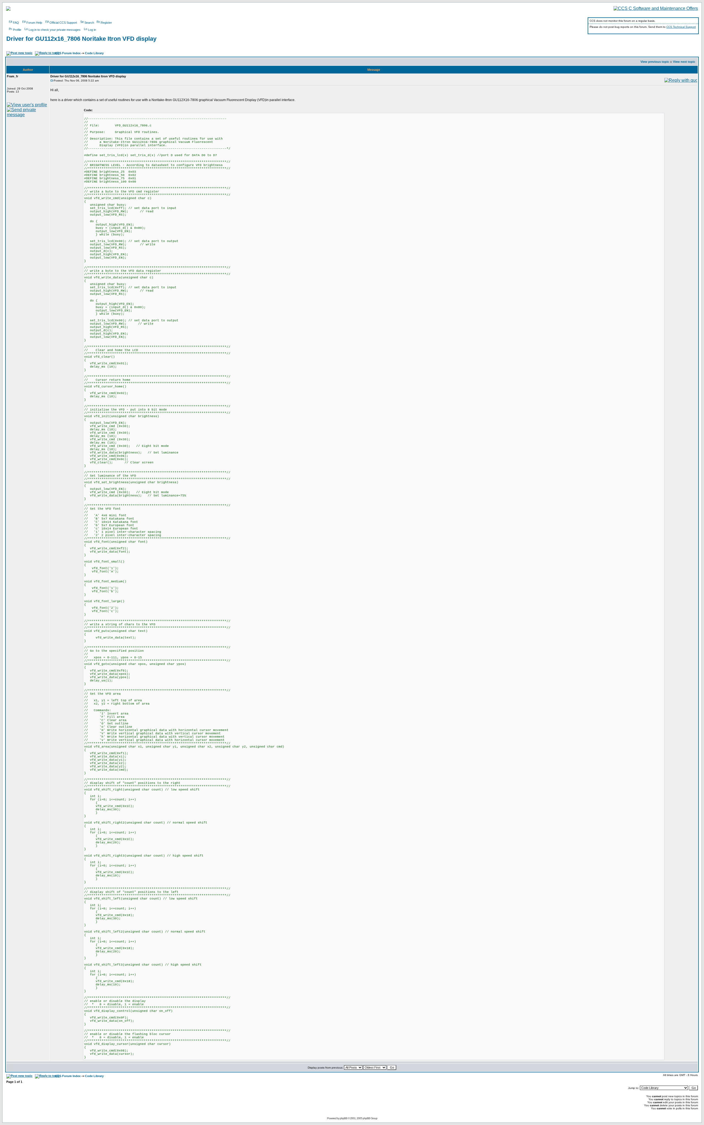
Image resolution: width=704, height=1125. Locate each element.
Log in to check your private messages (55, 29)
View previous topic (654, 61)
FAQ (16, 22)
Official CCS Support (63, 22)
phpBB (343, 1118)
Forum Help (34, 22)
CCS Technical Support (681, 26)
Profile (17, 29)
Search (89, 22)
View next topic (684, 61)
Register (106, 22)
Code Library (94, 53)
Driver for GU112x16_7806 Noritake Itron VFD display (81, 38)
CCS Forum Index (68, 53)
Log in (92, 29)
